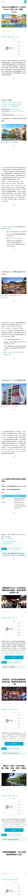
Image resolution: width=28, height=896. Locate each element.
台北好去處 (18, 834)
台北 (16, 37)
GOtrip (3, 31)
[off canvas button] (2, 2)
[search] (4, 2)
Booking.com (5, 113)
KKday (22, 115)
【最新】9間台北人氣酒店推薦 (10, 226)
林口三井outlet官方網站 (16, 238)
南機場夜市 (17, 662)
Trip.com (14, 109)
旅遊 (9, 37)
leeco (10, 548)
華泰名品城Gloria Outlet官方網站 (15, 352)
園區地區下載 (7, 354)
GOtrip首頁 (4, 37)
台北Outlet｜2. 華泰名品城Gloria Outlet (11, 104)
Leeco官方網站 (9, 538)
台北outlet (17, 548)
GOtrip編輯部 (5, 873)
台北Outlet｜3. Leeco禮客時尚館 (10, 106)
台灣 (13, 37)
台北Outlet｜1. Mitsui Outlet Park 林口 (11, 102)
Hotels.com (20, 111)
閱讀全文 (14, 657)
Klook (18, 109)
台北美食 (16, 748)
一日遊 (10, 834)
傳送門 (9, 228)
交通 (10, 662)
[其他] (25, 31)
